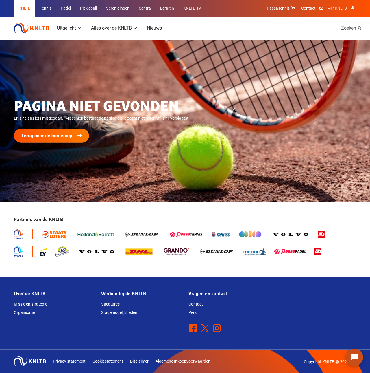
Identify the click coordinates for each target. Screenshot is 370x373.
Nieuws (154, 28)
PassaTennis (278, 8)
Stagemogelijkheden (119, 312)
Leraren (167, 8)
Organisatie (24, 312)
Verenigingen (118, 8)
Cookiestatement (107, 361)
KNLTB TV (192, 8)
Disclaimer (139, 361)
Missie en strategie (30, 304)
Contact (308, 8)
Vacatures (110, 304)
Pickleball (88, 8)
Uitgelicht (66, 28)
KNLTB (24, 8)
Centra (145, 8)
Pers (192, 312)
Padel (66, 8)
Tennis (45, 8)
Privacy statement (69, 361)
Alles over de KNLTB (111, 28)
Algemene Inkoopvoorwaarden (183, 361)
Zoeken (348, 28)
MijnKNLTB (337, 8)
